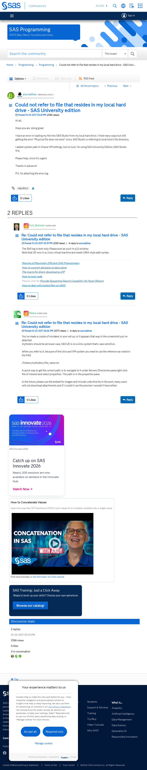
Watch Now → (22, 489)
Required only (54, 731)
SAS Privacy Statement (59, 706)
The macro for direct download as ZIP (43, 272)
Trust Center (69, 765)
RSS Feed (89, 78)
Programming (26, 65)
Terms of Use (50, 765)
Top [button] (16, 679)
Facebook (4, 753)
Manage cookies (44, 743)
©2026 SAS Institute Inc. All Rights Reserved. (102, 765)
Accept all (30, 731)
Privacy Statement (30, 765)
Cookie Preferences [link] (12, 765)
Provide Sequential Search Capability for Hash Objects (72, 281)
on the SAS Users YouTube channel (47, 577)
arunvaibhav (30, 94)
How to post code (32, 276)
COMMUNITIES (37, 6)
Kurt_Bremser (36, 225)
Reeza (32, 313)
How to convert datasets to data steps (44, 267)
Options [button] (19, 78)
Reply (130, 198)
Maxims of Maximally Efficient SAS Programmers (50, 263)
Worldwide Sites (123, 6)
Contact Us (131, 6)
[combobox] (72, 53)
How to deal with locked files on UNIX (43, 285)
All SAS (100, 5)
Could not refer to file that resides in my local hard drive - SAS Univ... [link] (97, 65)
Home (9, 65)
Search (115, 6)
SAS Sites (140, 6)
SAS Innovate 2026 (18, 449)
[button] (11, 105)
